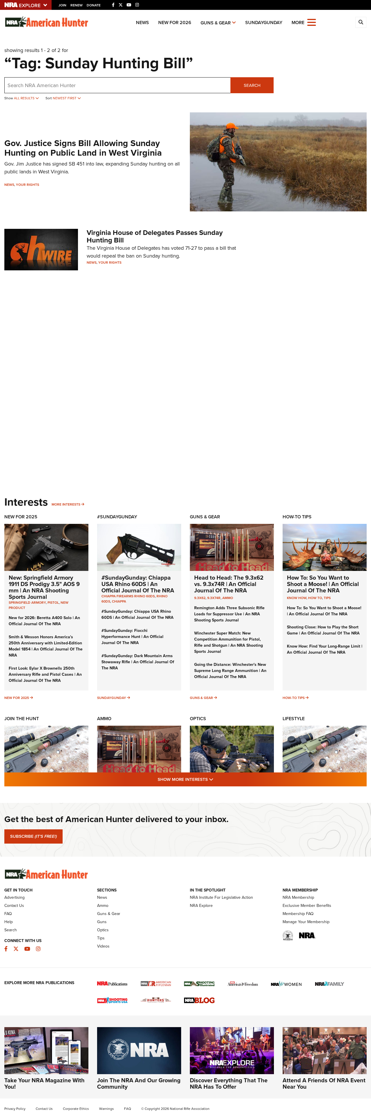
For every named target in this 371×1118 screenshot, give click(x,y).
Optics (198, 718)
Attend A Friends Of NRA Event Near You (324, 1083)
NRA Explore (201, 906)
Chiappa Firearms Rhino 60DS (128, 596)
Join (62, 5)
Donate (94, 5)
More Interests (66, 504)
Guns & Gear (216, 22)
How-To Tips (297, 516)
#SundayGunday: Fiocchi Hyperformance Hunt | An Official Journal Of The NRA (132, 637)
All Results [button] (24, 98)
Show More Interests (217, 779)
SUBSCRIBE (33, 836)
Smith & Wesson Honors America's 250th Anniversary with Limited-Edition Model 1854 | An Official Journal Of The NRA (46, 646)
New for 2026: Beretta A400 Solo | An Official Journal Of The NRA (44, 621)
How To (315, 598)
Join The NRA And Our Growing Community (139, 1083)
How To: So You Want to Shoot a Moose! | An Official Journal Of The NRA (323, 584)
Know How (296, 598)
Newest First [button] (65, 98)
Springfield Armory (27, 602)
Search (252, 85)
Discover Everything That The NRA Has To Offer (229, 1083)
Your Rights (27, 184)
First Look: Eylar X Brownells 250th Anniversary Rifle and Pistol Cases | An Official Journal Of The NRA (45, 674)
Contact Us (14, 906)
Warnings (106, 1108)
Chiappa (119, 601)
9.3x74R (214, 598)
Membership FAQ (298, 914)
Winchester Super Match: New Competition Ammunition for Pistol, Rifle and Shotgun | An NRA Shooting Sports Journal (228, 642)
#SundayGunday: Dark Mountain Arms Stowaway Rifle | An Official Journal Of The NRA (137, 662)
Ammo (227, 598)
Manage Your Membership (306, 922)
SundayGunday (263, 22)
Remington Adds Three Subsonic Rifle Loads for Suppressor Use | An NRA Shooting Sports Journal (229, 614)
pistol (53, 602)
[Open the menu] (311, 21)
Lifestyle (294, 718)
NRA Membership (298, 897)
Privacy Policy (15, 1108)
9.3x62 (199, 598)
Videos (103, 946)
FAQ (8, 914)
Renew (76, 5)
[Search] (360, 22)
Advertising (14, 897)
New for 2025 (16, 697)
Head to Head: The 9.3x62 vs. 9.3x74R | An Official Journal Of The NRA (228, 584)
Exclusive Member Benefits (307, 906)
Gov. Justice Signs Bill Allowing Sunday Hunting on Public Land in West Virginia (83, 148)
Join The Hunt (21, 718)
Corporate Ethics (76, 1108)
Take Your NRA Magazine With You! (44, 1083)
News (142, 22)
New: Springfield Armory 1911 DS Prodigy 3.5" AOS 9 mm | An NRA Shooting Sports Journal (44, 587)
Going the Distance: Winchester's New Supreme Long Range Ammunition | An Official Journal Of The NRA (230, 671)
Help (8, 922)
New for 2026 (174, 22)
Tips (327, 598)
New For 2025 (20, 516)
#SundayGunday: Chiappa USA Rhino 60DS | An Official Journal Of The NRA (137, 584)
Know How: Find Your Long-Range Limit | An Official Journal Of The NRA (324, 649)
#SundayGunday (117, 516)
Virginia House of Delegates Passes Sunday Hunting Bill (155, 236)
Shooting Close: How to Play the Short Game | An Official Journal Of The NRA (323, 630)
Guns (102, 922)
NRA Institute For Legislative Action (221, 897)
